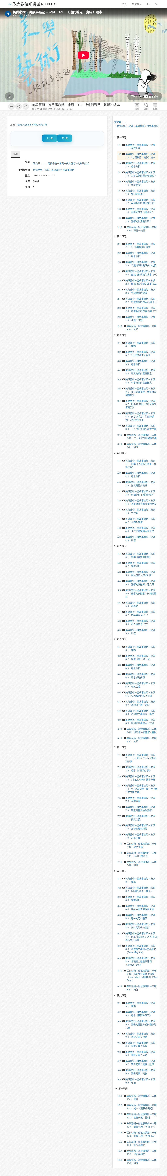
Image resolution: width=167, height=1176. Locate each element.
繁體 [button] (137, 4)
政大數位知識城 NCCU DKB (35, 4)
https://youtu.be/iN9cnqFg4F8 (32, 124)
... (44, 163)
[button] (148, 4)
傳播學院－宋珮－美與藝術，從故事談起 (68, 163)
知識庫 (36, 163)
